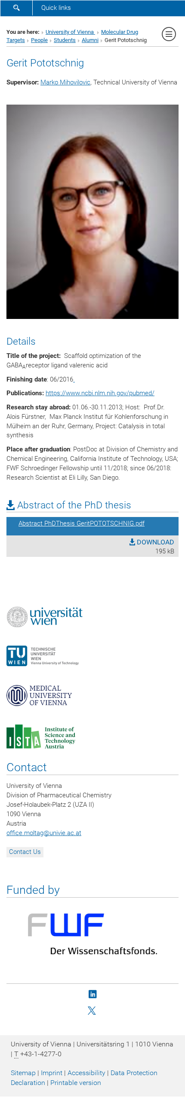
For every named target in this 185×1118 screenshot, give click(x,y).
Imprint (51, 1073)
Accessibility (86, 1073)
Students (65, 40)
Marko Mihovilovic (65, 82)
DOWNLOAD (154, 542)
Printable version (75, 1083)
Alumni (90, 40)
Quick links (56, 8)
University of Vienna (70, 32)
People (39, 40)
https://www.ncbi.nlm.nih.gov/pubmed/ (100, 393)
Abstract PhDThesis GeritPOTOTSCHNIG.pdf (81, 523)
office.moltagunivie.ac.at (43, 833)
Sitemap (23, 1073)
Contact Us (25, 852)
